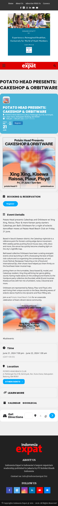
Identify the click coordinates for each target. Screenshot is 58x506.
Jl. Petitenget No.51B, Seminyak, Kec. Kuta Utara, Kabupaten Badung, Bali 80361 (28, 375)
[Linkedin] (32, 490)
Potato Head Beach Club (21, 297)
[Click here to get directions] (52, 415)
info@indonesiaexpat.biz (34, 476)
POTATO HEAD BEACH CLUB (14, 371)
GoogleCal (30, 403)
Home (10, 3)
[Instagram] (24, 490)
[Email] (47, 490)
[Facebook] (9, 490)
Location (13, 366)
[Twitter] (17, 490)
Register (10, 203)
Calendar (14, 403)
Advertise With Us (33, 3)
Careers (46, 3)
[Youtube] (40, 490)
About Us (19, 3)
